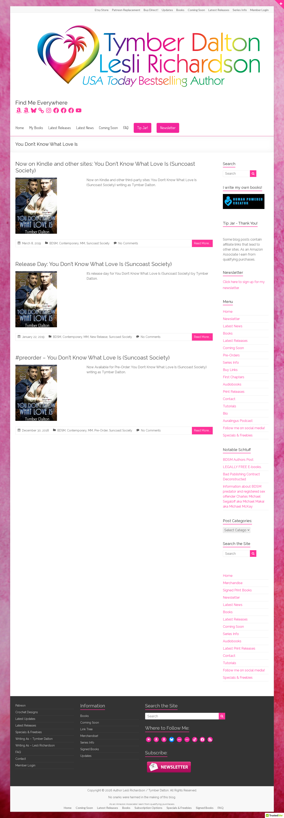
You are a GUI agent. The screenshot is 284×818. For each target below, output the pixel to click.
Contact (229, 399)
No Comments (128, 243)
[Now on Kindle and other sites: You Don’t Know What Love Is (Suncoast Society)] (36, 180)
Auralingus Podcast (238, 421)
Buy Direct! (151, 10)
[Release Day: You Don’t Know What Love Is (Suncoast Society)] (36, 274)
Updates (167, 10)
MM (82, 243)
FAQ (125, 127)
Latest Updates (25, 718)
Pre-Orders (231, 355)
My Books (36, 127)
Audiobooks (232, 384)
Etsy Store (102, 10)
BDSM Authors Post (238, 460)
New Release (98, 337)
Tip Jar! (142, 127)
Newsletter (168, 127)
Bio (225, 413)
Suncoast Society (98, 243)
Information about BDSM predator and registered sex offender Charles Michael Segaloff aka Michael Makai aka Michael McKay (244, 496)
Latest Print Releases (239, 648)
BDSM (53, 243)
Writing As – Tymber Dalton (34, 738)
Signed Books (89, 749)
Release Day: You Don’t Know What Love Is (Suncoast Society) (93, 264)
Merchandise (232, 583)
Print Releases (233, 392)
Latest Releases (218, 10)
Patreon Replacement (126, 10)
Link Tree (86, 729)
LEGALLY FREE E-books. (242, 467)
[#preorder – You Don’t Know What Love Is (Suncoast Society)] (36, 367)
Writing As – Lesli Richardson (35, 745)
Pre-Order (101, 430)
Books (180, 10)
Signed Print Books (237, 590)
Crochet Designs (26, 712)
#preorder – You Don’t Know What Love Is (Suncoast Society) (92, 358)
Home (19, 127)
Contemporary (69, 243)
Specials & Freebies (238, 435)
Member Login (259, 10)
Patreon (20, 705)
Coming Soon (196, 10)
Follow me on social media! (244, 428)
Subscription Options (148, 807)
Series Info (240, 10)
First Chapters (233, 377)
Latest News (85, 127)
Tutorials (229, 406)
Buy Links (230, 370)
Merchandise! (89, 736)
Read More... (202, 243)
